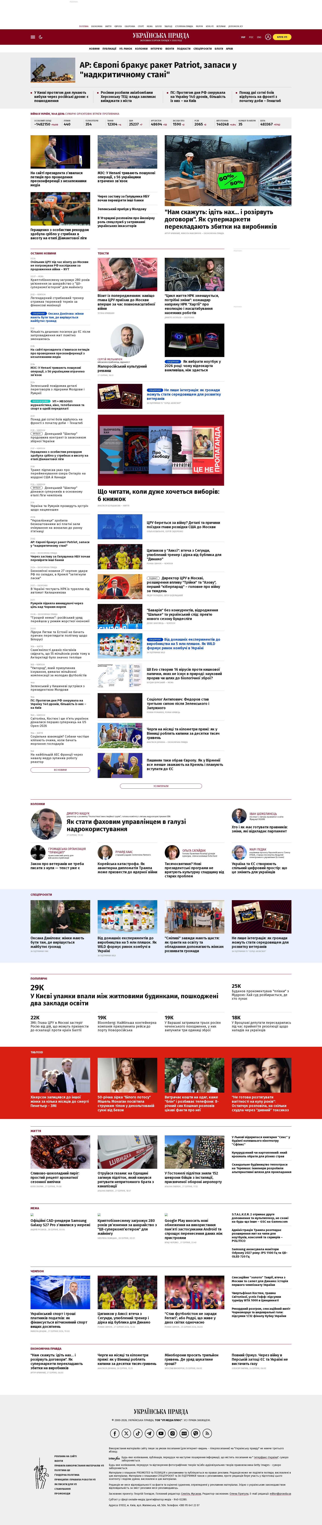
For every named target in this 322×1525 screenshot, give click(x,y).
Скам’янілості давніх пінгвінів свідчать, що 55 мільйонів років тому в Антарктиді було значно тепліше (60, 653)
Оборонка (130, 26)
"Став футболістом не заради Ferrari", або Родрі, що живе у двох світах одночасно (191, 1317)
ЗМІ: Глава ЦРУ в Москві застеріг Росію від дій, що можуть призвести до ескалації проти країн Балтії (60, 1026)
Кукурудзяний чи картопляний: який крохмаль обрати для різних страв (259, 1154)
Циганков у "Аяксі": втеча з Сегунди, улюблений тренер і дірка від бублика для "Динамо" (184, 554)
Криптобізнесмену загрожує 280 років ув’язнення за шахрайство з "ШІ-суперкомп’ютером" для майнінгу (60, 283)
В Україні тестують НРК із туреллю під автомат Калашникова (60, 591)
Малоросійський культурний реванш (122, 368)
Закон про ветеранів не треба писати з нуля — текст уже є (57, 866)
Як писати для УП (65, 1484)
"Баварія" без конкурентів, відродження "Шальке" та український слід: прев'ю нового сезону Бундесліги (182, 614)
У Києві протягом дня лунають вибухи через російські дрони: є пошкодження (61, 96)
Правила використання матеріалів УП (79, 1465)
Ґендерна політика (66, 1475)
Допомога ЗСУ (235, 26)
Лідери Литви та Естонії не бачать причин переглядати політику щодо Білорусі (59, 635)
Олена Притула (239, 1493)
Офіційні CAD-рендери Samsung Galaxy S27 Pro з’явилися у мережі (60, 1222)
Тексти (103, 253)
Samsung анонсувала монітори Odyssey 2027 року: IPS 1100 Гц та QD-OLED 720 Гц (260, 1252)
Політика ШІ (62, 1470)
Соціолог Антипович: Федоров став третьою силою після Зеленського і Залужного (178, 703)
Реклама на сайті (65, 1456)
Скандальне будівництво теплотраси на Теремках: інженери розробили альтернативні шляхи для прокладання (261, 1168)
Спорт (141, 26)
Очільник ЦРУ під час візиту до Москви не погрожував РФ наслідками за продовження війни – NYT (59, 265)
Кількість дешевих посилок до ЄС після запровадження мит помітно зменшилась (60, 335)
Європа (118, 26)
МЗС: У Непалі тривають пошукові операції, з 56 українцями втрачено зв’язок (126, 177)
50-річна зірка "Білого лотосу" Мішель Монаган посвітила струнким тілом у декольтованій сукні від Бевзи (126, 1103)
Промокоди (62, 1493)
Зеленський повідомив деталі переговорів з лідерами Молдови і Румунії (57, 389)
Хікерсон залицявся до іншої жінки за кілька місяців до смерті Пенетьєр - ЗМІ (60, 1101)
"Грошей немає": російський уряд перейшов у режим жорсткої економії (60, 619)
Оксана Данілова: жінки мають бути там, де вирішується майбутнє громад (57, 317)
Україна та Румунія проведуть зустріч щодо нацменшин (59, 508)
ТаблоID (37, 1052)
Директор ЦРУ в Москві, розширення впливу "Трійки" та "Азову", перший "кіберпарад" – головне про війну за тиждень (183, 584)
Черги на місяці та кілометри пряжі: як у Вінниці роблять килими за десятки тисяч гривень (183, 733)
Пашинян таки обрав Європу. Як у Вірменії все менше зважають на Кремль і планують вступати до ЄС (185, 764)
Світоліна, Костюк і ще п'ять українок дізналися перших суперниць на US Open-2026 (59, 722)
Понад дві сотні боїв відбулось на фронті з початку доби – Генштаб (260, 96)
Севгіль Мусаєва (191, 1493)
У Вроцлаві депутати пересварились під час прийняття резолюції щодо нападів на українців (261, 1026)
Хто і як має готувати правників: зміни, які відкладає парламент (260, 829)
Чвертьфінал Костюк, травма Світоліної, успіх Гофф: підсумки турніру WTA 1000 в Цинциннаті (256, 1296)
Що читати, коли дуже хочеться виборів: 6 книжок (159, 495)
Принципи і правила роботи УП (75, 1479)
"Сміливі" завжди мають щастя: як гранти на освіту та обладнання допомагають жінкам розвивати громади (194, 944)
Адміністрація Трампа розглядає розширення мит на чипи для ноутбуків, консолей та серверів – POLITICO (257, 1235)
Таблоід (168, 26)
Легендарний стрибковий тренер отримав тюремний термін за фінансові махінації (57, 301)
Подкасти (183, 48)
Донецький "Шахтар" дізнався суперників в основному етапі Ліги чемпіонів (56, 491)
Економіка (96, 26)
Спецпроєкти (202, 48)
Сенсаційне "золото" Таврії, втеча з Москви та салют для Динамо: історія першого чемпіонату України (260, 1281)
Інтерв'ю (156, 48)
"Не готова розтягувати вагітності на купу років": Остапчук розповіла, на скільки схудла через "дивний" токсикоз (260, 1103)
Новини (94, 48)
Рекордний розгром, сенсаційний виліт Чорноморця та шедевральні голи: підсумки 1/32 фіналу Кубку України (261, 1312)
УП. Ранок (125, 48)
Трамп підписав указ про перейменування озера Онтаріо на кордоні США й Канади (58, 473)
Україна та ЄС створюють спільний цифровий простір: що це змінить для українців (259, 868)
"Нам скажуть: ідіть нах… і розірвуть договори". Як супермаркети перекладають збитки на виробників (221, 219)
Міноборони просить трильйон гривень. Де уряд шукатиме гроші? (191, 1359)
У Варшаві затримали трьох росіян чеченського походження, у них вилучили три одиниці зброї (193, 1026)
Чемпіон (37, 1271)
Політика (83, 26)
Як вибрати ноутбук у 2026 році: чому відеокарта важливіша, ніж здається (193, 365)
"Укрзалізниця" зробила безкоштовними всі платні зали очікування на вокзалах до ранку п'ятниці (56, 526)
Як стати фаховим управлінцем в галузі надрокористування (126, 825)
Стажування (62, 1489)
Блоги (158, 26)
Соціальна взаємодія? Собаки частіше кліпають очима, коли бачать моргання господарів (60, 740)
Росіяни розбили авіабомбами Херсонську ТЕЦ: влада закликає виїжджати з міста (128, 96)
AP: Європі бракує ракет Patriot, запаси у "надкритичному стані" (158, 69)
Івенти (169, 48)
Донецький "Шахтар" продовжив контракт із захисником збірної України (58, 437)
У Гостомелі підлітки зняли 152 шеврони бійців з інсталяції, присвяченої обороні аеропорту (193, 1177)
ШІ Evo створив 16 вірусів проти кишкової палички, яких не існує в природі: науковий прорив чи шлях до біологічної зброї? (184, 673)
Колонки (141, 48)
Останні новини (43, 253)
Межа (149, 26)
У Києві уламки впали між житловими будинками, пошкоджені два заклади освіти (124, 999)
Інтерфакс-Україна (266, 1457)
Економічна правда (46, 1348)
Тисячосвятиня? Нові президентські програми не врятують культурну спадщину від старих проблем (194, 870)
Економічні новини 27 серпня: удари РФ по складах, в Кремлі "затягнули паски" (59, 574)
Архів (229, 48)
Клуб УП (210, 26)
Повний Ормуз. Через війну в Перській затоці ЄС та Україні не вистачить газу (260, 1359)
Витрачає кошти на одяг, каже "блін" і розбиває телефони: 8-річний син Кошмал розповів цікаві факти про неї (192, 1103)
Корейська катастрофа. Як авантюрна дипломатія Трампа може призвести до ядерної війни (127, 868)
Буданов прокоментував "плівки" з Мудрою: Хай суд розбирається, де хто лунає (260, 995)
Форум (199, 26)
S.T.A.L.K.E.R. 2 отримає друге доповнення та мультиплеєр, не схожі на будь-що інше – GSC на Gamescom (260, 1218)
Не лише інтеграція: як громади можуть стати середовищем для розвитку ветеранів (184, 394)
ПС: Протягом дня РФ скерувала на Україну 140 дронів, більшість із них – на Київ (198, 96)
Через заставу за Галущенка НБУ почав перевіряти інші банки (123, 198)
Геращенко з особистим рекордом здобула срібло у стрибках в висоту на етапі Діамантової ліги (60, 234)
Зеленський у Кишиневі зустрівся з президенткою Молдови (58, 688)
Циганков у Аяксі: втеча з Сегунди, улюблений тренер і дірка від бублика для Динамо (124, 1317)
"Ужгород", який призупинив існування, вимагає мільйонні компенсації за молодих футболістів (59, 671)
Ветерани (221, 26)
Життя (108, 26)
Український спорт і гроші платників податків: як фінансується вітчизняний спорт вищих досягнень (59, 1320)
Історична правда (184, 26)
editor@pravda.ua (280, 1493)
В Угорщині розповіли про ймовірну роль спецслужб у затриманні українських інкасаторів (126, 222)
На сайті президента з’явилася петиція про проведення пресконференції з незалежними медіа (58, 179)
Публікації (109, 48)
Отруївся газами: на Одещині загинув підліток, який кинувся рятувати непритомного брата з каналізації (126, 1179)
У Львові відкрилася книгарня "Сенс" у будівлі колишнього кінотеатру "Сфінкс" (261, 1140)
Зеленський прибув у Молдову (122, 209)
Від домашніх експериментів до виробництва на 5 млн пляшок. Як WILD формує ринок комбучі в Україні (183, 643)
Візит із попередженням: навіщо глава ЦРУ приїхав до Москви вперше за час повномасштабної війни (126, 302)
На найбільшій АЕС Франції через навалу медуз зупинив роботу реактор (57, 758)
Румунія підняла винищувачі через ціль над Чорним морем (57, 605)
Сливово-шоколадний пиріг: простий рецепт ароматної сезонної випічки (55, 1177)
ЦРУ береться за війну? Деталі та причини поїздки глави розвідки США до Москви (183, 524)
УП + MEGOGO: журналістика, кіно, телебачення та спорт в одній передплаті (57, 405)
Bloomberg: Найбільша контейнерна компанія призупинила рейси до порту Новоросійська (127, 1026)
